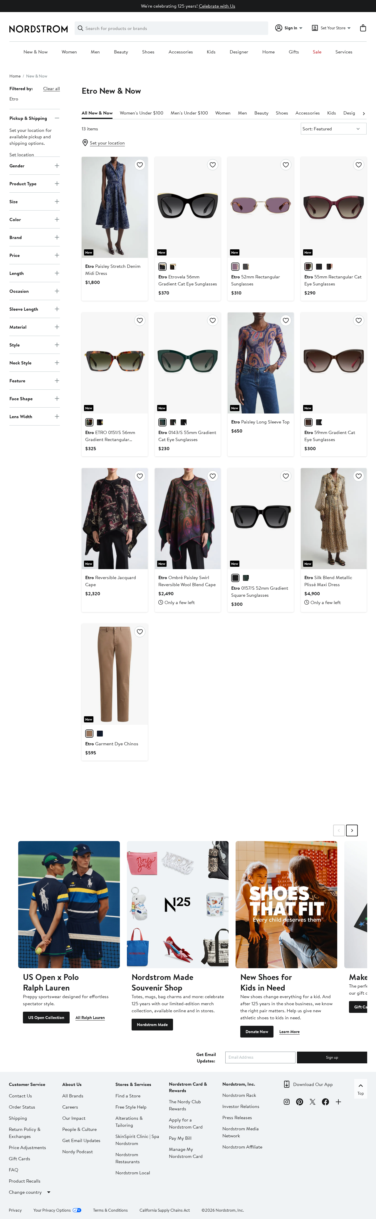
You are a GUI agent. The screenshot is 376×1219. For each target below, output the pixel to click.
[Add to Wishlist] (139, 164)
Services (343, 52)
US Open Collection (46, 1017)
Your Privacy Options (52, 1210)
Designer (239, 52)
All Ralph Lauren (90, 1017)
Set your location (107, 142)
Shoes (148, 52)
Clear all (51, 88)
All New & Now (97, 113)
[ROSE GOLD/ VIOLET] (235, 267)
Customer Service (27, 1084)
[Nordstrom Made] (178, 904)
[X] (312, 1102)
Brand (15, 237)
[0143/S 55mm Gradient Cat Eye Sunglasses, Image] (188, 362)
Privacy (15, 1210)
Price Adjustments (27, 1147)
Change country (25, 1192)
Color (15, 219)
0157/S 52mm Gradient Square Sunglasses (259, 591)
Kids (211, 52)
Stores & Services (133, 1084)
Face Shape (21, 398)
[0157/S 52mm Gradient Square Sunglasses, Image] (260, 518)
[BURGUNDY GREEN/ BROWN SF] (308, 267)
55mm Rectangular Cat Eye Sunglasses (333, 280)
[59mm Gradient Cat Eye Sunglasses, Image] (334, 362)
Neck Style (20, 362)
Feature (17, 380)
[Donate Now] (286, 904)
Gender (16, 165)
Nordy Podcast (77, 1151)
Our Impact (73, 1118)
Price (14, 255)
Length (16, 273)
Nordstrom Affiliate (242, 1147)
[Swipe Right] (352, 830)
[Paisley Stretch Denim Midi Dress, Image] (114, 207)
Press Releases (237, 1117)
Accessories (181, 52)
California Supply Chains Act (165, 1210)
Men (95, 52)
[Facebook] (325, 1102)
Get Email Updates (81, 1140)
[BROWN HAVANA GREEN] (89, 422)
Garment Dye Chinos (111, 743)
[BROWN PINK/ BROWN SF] (308, 422)
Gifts (294, 52)
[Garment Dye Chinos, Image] (114, 674)
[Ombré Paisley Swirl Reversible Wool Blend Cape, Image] (188, 518)
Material (17, 326)
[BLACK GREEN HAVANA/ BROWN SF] (173, 422)
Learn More (289, 1032)
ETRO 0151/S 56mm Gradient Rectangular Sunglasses (110, 439)
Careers (70, 1107)
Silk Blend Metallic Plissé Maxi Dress (328, 581)
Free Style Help (131, 1107)
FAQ (13, 1169)
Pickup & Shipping (28, 118)
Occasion (19, 290)
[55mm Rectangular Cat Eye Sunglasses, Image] (334, 207)
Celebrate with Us (217, 6)
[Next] (363, 113)
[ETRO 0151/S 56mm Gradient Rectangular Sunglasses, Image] (114, 362)
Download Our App (313, 1084)
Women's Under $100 (141, 113)
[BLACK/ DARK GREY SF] (162, 267)
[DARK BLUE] (100, 734)
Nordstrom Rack (239, 1095)
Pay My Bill (180, 1138)
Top (360, 1093)
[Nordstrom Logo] (38, 29)
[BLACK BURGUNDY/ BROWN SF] (330, 267)
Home (268, 52)
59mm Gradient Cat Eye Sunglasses (329, 436)
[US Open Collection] (69, 904)
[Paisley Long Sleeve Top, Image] (260, 362)
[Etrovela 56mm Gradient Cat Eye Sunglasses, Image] (188, 207)
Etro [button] (13, 98)
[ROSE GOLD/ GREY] (246, 267)
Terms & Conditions (110, 1210)
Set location (21, 154)
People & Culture (79, 1129)
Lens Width (20, 416)
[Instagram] (286, 1102)
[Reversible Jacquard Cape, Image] (114, 518)
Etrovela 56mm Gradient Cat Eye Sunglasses (187, 280)
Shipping (18, 1118)
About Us (72, 1084)
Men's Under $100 (189, 113)
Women (69, 52)
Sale (317, 52)
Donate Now (257, 1032)
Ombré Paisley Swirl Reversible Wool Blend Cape (187, 581)
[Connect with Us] (338, 1102)
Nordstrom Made (152, 1025)
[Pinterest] (299, 1102)
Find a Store (127, 1095)
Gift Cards (19, 1158)
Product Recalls (25, 1181)
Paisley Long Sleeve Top (260, 421)
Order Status (22, 1107)
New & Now (36, 52)
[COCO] (89, 734)
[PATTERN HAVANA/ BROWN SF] (173, 267)
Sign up (332, 1057)
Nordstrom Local (132, 1172)
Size (13, 201)
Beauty (121, 52)
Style (14, 344)
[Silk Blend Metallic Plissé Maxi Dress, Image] (334, 518)
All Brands (72, 1095)
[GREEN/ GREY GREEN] (162, 422)
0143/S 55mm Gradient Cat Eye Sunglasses (187, 436)
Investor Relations (240, 1106)
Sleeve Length (23, 308)
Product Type (22, 183)
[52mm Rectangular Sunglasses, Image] (260, 207)
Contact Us (20, 1095)
